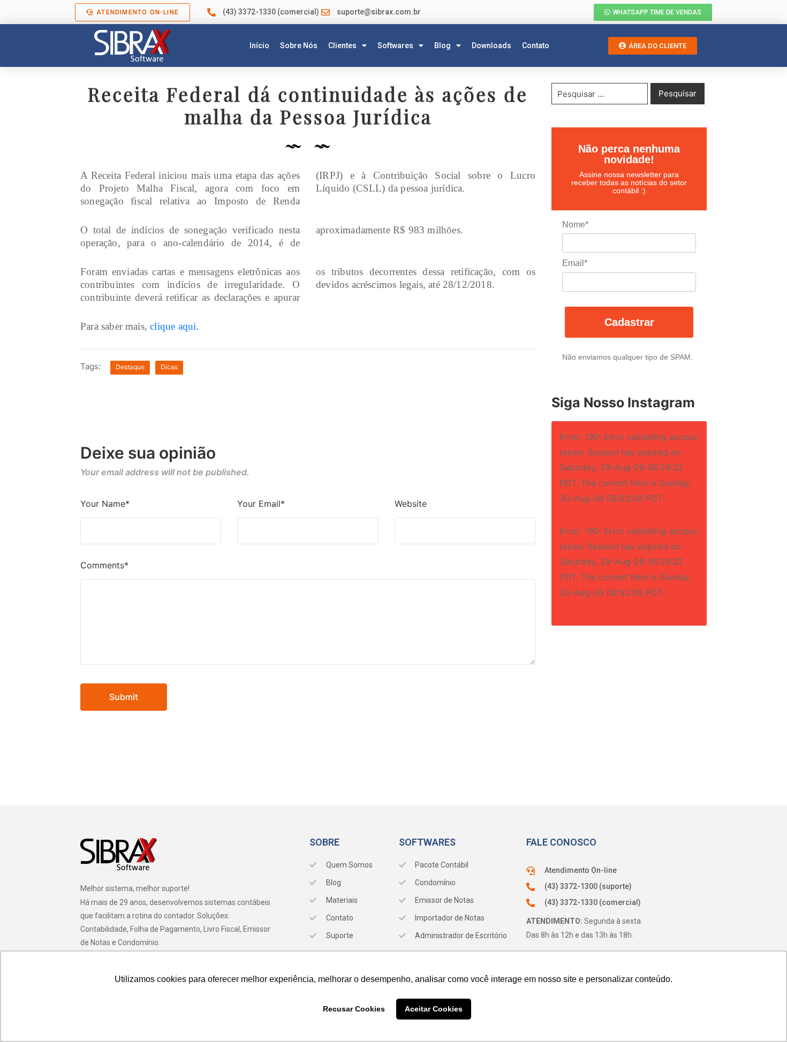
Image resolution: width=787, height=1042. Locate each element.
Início (259, 45)
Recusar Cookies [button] (354, 1009)
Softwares (395, 45)
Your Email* (261, 503)
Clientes (342, 45)
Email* (574, 263)
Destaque (130, 367)
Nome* (575, 224)
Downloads (491, 45)
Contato (535, 45)
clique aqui (173, 326)
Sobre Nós (298, 45)
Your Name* (105, 503)
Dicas (169, 367)
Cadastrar (629, 322)
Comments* (104, 565)
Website (411, 503)
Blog (442, 45)
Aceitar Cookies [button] (434, 1009)
